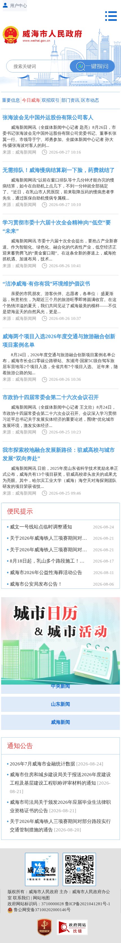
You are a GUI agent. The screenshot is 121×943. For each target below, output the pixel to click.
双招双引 (51, 100)
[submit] (92, 66)
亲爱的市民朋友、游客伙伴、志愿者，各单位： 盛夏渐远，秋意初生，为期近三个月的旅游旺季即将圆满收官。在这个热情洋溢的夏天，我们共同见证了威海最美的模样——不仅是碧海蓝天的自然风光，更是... (59, 302)
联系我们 (21, 898)
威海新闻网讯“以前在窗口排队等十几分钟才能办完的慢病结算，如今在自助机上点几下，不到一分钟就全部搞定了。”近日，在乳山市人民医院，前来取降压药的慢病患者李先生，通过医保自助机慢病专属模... (58, 189)
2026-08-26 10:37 (65, 318)
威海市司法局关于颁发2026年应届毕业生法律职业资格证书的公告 (60, 806)
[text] (50, 66)
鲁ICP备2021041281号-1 (87, 904)
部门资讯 (70, 100)
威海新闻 (60, 722)
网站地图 (41, 898)
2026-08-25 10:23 (65, 432)
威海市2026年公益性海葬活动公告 (46, 572)
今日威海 (31, 100)
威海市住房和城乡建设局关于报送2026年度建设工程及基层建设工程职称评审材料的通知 (60, 783)
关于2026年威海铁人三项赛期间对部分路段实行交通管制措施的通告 (48, 549)
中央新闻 (60, 686)
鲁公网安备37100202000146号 (42, 909)
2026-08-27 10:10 (65, 204)
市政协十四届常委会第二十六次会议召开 (51, 397)
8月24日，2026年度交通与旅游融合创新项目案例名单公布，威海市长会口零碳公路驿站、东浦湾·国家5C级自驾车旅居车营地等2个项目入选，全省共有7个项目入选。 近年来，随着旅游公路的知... (60, 364)
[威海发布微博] (41, 869)
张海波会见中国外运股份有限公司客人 (48, 117)
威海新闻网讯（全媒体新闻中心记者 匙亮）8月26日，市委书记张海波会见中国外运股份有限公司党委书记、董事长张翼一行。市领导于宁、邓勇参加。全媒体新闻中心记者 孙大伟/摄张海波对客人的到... (59, 136)
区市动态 (90, 100)
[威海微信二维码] (79, 869)
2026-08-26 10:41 (65, 266)
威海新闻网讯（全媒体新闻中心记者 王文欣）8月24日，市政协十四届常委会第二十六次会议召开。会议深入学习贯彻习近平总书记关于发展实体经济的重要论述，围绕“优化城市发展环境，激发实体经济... (59, 416)
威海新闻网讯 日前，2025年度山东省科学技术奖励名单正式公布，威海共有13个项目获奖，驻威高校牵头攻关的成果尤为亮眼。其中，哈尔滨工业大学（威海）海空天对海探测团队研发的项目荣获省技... (60, 477)
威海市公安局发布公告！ (36, 584)
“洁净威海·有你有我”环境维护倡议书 (46, 284)
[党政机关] (45, 926)
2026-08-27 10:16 (65, 152)
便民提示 (20, 511)
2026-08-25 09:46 (65, 493)
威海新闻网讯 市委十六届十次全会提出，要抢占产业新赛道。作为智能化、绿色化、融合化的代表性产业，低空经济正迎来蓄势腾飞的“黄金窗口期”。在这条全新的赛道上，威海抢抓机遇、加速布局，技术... (60, 250)
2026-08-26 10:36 (65, 379)
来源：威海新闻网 (19, 152)
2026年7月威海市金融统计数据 (56, 764)
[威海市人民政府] (45, 36)
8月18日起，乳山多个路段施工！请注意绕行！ (48, 561)
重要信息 (11, 100)
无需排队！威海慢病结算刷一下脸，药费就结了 (59, 170)
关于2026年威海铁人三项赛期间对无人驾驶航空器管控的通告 (48, 538)
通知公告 (20, 745)
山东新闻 (60, 704)
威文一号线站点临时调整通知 (41, 527)
